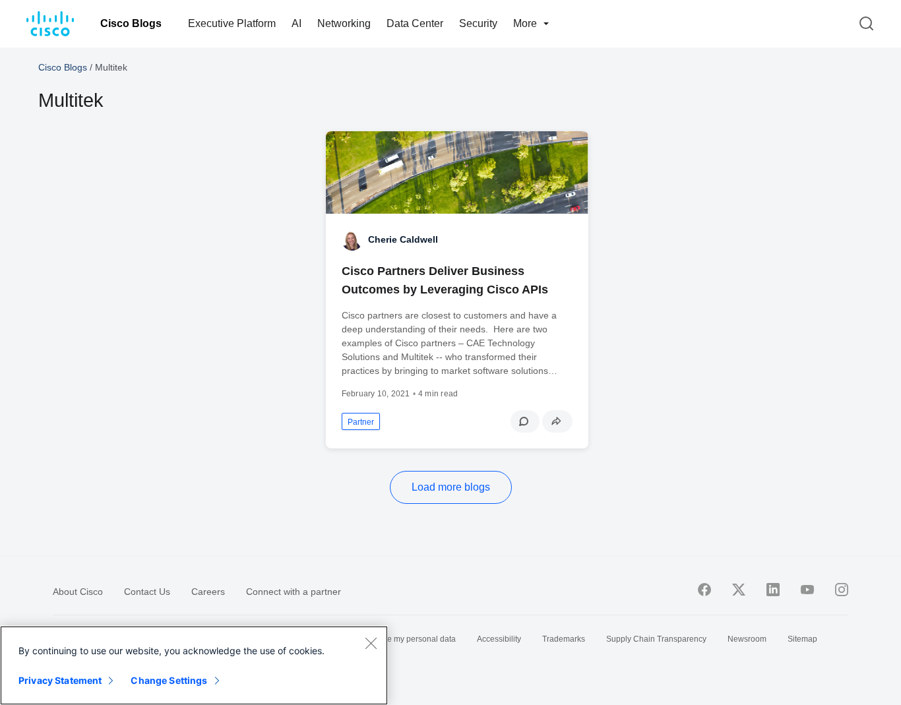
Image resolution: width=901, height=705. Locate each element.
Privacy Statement (60, 680)
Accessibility (499, 639)
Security (478, 23)
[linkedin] (773, 589)
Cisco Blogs (131, 23)
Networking (344, 23)
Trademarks (563, 639)
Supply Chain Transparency (656, 639)
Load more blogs (451, 487)
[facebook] (704, 589)
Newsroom (747, 639)
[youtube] (807, 589)
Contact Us (147, 591)
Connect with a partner (293, 591)
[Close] (370, 643)
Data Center (415, 23)
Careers (208, 591)
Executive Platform (232, 23)
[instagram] (841, 589)
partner (361, 422)
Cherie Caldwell (403, 239)
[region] (194, 665)
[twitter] (738, 589)
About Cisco (78, 591)
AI (296, 23)
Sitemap (802, 639)
